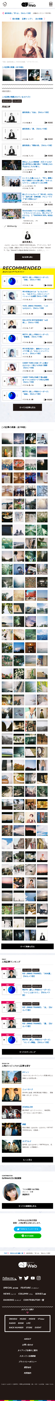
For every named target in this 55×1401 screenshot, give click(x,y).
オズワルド (26, 1141)
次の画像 (39, 18)
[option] (8, 75)
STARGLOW (27, 1107)
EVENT (38, 1328)
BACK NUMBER (16, 1328)
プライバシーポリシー (27, 1362)
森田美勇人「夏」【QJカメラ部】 (35, 129)
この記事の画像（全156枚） (13, 67)
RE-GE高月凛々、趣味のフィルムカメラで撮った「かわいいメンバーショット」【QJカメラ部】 (36, 350)
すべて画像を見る (27, 946)
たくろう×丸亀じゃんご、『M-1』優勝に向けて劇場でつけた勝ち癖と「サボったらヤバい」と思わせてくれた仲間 (37, 180)
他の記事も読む (27, 257)
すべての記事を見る (27, 407)
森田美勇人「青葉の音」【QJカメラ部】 (37, 145)
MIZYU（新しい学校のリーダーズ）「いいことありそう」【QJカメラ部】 (36, 992)
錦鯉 (24, 1124)
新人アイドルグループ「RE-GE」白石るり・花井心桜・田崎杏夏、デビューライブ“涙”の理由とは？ (37, 196)
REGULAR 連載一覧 (16, 1253)
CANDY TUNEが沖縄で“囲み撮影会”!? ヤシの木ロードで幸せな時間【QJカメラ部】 (36, 379)
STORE (29, 1328)
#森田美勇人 (6, 91)
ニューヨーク (27, 1089)
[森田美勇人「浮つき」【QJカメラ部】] (7, 438)
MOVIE (32, 1319)
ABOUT (27, 1339)
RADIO (12, 1323)
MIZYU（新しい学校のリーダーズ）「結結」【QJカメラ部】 (36, 392)
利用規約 (27, 1373)
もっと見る (27, 1159)
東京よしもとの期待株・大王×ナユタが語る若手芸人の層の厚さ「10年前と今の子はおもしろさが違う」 (37, 164)
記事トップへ (27, 18)
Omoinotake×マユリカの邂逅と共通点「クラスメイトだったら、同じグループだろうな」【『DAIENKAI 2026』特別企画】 (37, 214)
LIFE (28, 1323)
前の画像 (16, 18)
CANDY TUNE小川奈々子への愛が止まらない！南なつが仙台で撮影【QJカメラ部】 (35, 365)
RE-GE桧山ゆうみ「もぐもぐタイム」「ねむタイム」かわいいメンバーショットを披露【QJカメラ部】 (36, 293)
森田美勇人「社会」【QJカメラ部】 (36, 112)
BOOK (21, 1323)
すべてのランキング (27, 1052)
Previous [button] (3, 1192)
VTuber (41, 1319)
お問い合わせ (27, 1345)
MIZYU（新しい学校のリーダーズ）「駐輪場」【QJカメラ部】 (36, 335)
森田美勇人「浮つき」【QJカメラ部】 (18, 13)
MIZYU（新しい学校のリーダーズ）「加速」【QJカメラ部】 (36, 278)
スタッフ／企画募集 (27, 1356)
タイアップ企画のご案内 (27, 1350)
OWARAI (13, 1319)
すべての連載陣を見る (27, 1206)
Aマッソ (25, 1072)
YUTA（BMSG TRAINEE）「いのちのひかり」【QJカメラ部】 (35, 307)
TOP (5, 1253)
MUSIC (23, 1319)
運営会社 (27, 1367)
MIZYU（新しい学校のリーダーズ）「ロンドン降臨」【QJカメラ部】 (36, 1040)
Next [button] (49, 1192)
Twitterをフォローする (29, 1229)
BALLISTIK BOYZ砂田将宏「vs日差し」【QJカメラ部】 (35, 321)
